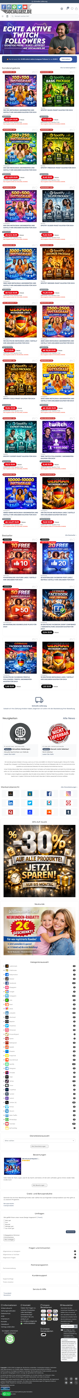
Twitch (42, 1098)
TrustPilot (42, 1090)
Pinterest (42, 1030)
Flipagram (42, 987)
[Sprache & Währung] (62, 9)
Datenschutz (5, 1313)
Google (42, 992)
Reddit (42, 1047)
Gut (6, 1222)
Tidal (42, 1077)
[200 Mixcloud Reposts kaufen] (12, 1166)
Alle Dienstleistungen (68, 787)
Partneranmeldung (9, 1268)
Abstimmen (71, 1232)
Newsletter (7, 1295)
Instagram (42, 996)
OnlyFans (42, 1026)
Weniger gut (9, 1226)
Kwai (42, 1004)
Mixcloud (42, 1017)
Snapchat (42, 1055)
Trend (40, 1217)
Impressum (5, 1319)
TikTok (42, 1081)
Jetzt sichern (66, 59)
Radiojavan (42, 1043)
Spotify (42, 1064)
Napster (42, 1021)
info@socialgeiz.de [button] (30, 1321)
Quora (42, 1038)
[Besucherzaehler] (5, 1388)
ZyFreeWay (42, 1128)
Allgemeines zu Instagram (39, 1251)
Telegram (42, 1068)
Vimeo (42, 1107)
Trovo (42, 1085)
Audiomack (42, 966)
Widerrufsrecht (6, 1308)
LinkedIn (42, 1013)
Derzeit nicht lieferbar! (56, 749)
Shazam (42, 1051)
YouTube (42, 1124)
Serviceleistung (38, 1373)
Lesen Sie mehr (9, 754)
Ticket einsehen (8, 1282)
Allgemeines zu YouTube (39, 1254)
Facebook (42, 983)
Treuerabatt (7, 1293)
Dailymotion (42, 974)
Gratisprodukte (9, 1205)
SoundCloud (42, 1060)
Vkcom (42, 1111)
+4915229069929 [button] (29, 1323)
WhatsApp (42, 1119)
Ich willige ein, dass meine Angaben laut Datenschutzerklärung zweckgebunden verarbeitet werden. (70, 1333)
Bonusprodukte (9, 1203)
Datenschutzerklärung (69, 1341)
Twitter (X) (42, 1102)
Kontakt (4, 1321)
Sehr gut (8, 1220)
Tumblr (42, 1094)
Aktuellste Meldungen (17, 749)
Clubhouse (42, 970)
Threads (42, 1073)
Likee (42, 1009)
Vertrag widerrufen (8, 1327)
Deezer (42, 979)
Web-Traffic (42, 1115)
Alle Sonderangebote (67, 68)
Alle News (69, 718)
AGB (2, 1316)
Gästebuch (5, 1324)
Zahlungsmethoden (8, 1311)
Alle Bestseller (70, 535)
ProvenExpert (42, 1034)
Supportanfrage (8, 1279)
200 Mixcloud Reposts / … (30, 1158)
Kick (42, 1000)
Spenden (12, 1385)
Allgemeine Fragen (39, 1257)
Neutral (7, 1224)
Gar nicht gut (9, 1228)
